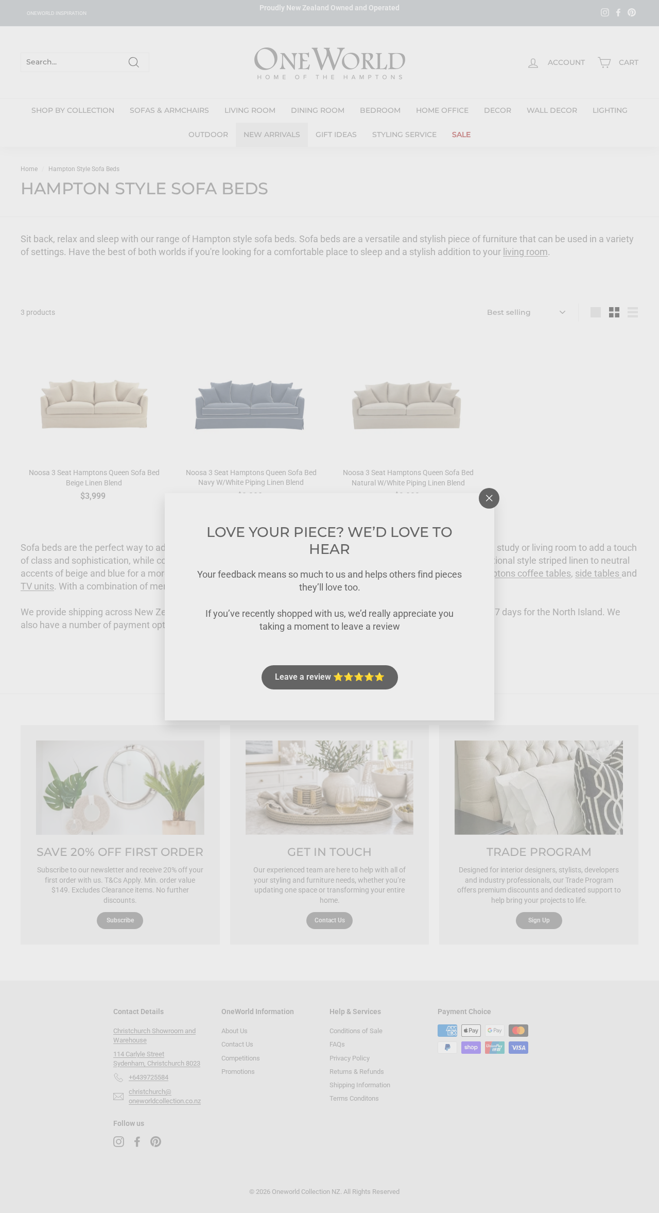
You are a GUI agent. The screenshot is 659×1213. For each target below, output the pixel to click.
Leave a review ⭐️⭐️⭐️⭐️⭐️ (330, 677)
